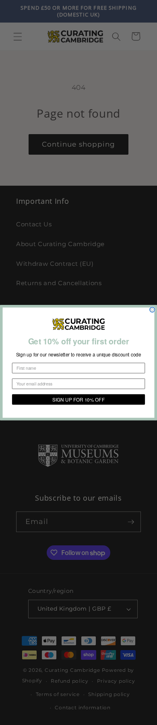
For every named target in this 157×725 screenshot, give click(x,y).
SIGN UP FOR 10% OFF (78, 399)
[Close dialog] (152, 309)
